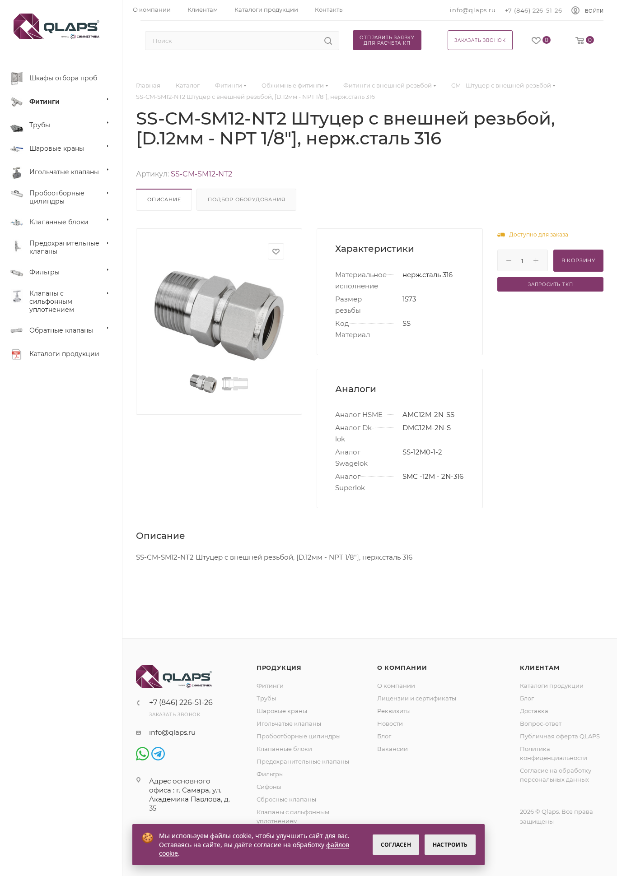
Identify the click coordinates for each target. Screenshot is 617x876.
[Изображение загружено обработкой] (219, 316)
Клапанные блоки (284, 748)
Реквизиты (394, 710)
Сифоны (269, 786)
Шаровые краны (282, 710)
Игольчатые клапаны (289, 723)
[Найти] (328, 40)
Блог (384, 736)
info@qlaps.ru (472, 10)
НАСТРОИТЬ (450, 844)
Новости (390, 723)
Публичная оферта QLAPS (560, 736)
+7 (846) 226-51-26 (533, 10)
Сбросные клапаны (286, 799)
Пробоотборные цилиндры (299, 736)
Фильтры (270, 774)
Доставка (534, 710)
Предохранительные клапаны (303, 761)
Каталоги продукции (552, 685)
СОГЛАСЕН (396, 844)
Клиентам (540, 667)
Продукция (279, 667)
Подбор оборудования (246, 199)
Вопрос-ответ (540, 723)
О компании (402, 667)
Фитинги (270, 685)
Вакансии (392, 748)
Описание (164, 199)
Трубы (266, 698)
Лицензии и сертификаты (416, 698)
